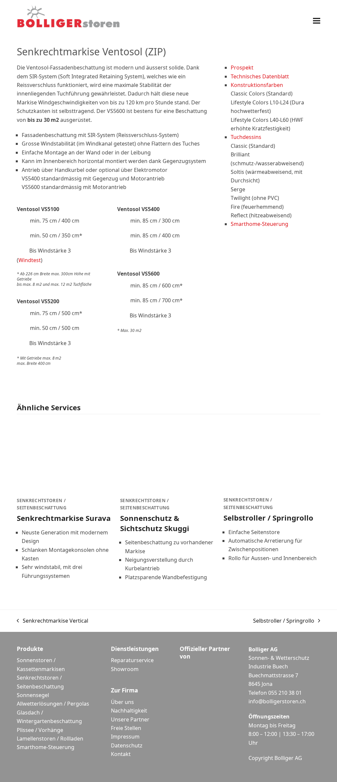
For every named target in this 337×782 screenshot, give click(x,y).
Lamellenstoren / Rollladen (50, 738)
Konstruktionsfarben (257, 85)
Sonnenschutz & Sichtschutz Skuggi (154, 523)
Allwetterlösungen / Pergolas (53, 703)
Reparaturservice (132, 660)
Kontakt (121, 754)
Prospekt (242, 67)
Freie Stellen (126, 728)
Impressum (125, 736)
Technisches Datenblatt (260, 76)
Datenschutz (127, 745)
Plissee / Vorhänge (40, 730)
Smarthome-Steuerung (259, 224)
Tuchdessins (246, 137)
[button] (316, 20)
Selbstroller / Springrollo (268, 518)
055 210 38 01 (285, 692)
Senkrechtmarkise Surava (64, 518)
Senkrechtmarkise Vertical (52, 621)
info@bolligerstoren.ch (277, 701)
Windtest (29, 260)
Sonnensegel (33, 695)
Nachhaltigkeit (129, 710)
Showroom (125, 669)
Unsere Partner (130, 719)
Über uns (122, 702)
